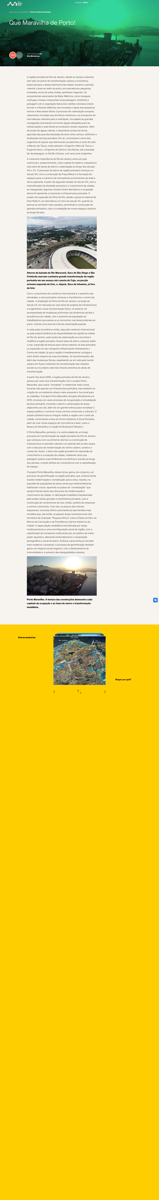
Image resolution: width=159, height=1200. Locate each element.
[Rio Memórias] (15, 4)
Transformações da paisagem (40, 12)
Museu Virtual (13, 12)
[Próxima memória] (105, 691)
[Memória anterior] (54, 691)
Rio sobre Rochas (23, 12)
